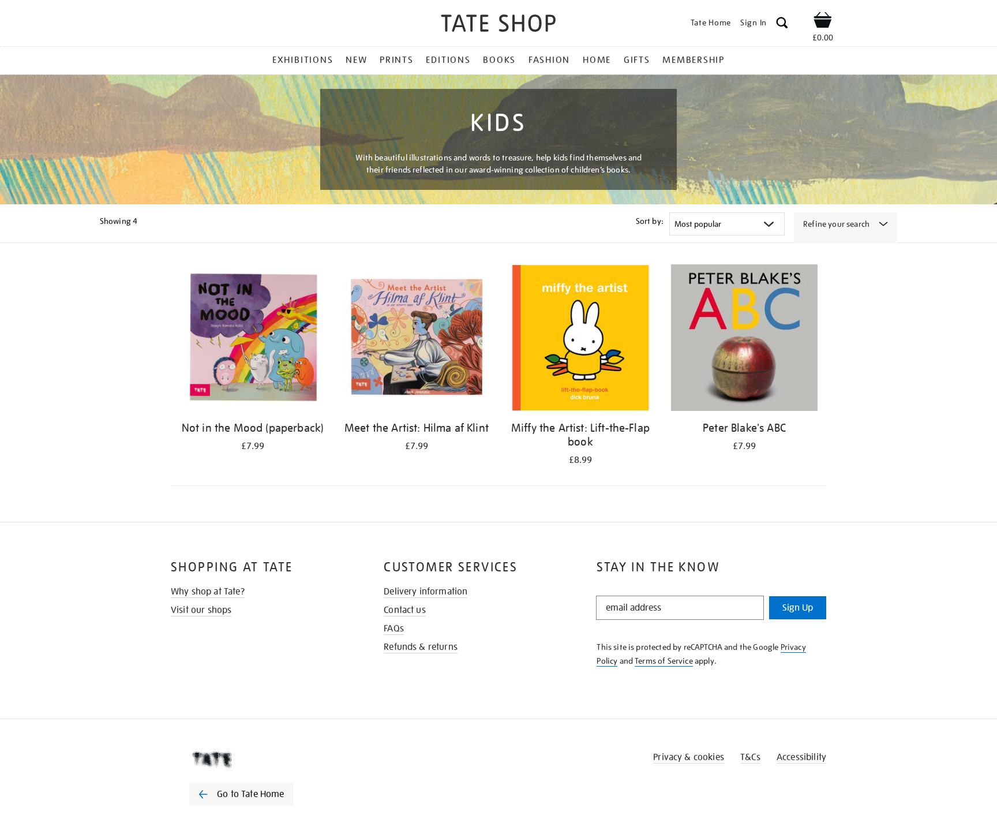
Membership (693, 60)
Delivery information (425, 591)
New (356, 60)
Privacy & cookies (688, 757)
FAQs (394, 628)
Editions (448, 60)
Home (597, 60)
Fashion (549, 60)
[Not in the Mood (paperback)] (252, 339)
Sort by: (650, 221)
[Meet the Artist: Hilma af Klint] (416, 339)
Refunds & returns (421, 647)
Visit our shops (201, 610)
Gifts (637, 60)
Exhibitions (302, 60)
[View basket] (823, 22)
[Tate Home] (262, 759)
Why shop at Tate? (208, 591)
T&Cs (750, 757)
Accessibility (801, 757)
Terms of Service (664, 661)
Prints (397, 60)
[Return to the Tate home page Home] (498, 25)
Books (499, 60)
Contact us (405, 610)
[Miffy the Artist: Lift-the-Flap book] (580, 339)
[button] (782, 24)
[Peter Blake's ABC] (744, 339)
